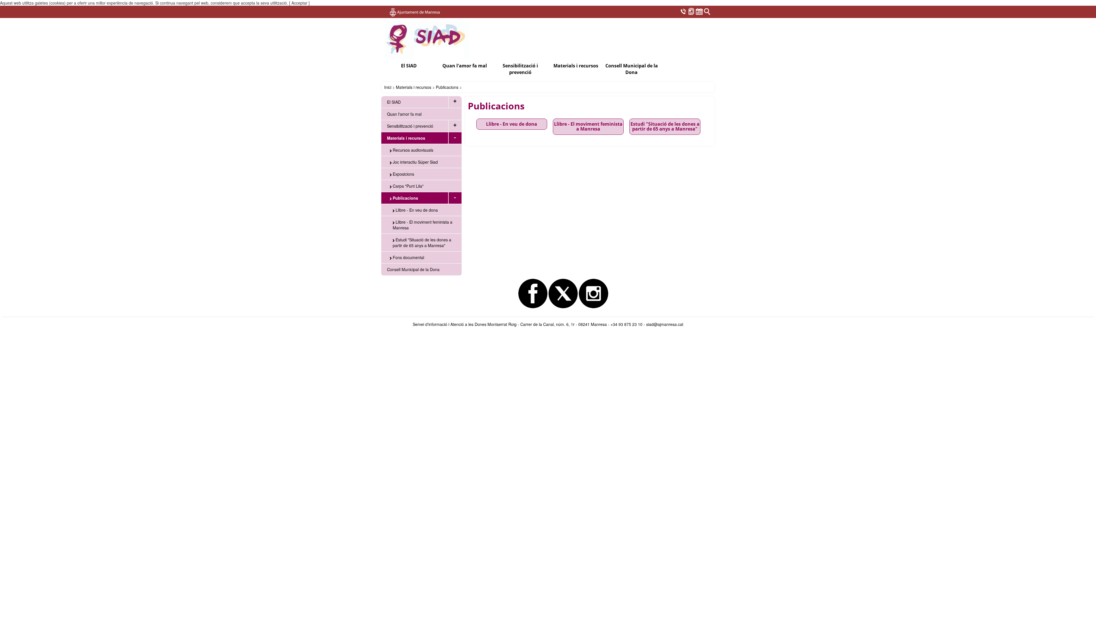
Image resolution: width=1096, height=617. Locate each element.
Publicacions (447, 87)
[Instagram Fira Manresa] (593, 293)
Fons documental (408, 257)
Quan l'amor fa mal (464, 66)
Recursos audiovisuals (412, 150)
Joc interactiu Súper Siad (415, 162)
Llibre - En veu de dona (416, 210)
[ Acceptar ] (299, 3)
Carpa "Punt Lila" (408, 186)
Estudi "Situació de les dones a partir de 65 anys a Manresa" (422, 242)
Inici (387, 87)
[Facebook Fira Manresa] (533, 293)
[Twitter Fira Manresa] (563, 293)
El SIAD (394, 102)
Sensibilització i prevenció (410, 126)
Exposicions (403, 174)
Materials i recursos (413, 87)
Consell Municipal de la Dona (631, 69)
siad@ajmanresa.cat (664, 324)
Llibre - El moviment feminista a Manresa (422, 225)
